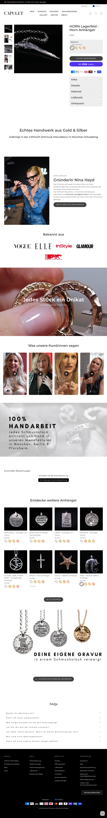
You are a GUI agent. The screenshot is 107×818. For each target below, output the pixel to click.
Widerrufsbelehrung (87, 779)
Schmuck (42, 12)
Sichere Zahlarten (61, 777)
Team (6, 771)
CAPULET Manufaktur (11, 761)
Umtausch (58, 774)
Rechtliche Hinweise (87, 771)
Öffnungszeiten (60, 764)
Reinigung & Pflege (36, 774)
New (32, 12)
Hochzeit (54, 12)
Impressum (84, 761)
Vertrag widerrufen (92, 792)
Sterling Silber (72, 48)
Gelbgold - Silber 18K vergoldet (76, 48)
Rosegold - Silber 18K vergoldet (84, 48)
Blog (5, 767)
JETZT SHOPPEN (53, 599)
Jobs (81, 764)
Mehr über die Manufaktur (70, 205)
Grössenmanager (60, 780)
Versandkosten (60, 771)
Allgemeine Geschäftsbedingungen (88, 775)
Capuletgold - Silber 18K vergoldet (80, 48)
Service (54, 15)
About (64, 15)
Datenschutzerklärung (88, 767)
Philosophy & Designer (12, 764)
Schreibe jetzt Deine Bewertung (53, 480)
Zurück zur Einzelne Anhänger (54, 679)
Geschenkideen (69, 12)
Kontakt (57, 761)
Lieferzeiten (33, 771)
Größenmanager (35, 764)
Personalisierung (35, 761)
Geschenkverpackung (37, 767)
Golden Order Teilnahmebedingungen (88, 784)
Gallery (43, 15)
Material (76, 43)
